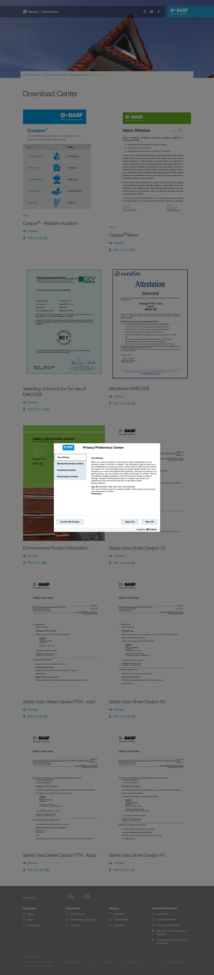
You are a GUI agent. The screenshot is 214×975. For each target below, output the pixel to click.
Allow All (149, 522)
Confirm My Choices (70, 522)
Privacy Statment (98, 483)
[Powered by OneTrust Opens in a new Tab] (148, 530)
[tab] (70, 457)
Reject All (129, 522)
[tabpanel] (124, 477)
